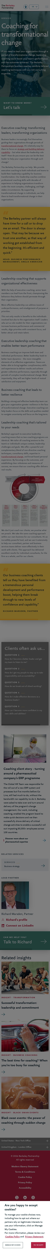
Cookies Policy (12, 1236)
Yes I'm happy (38, 1245)
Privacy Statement (34, 1236)
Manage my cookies (12, 1245)
